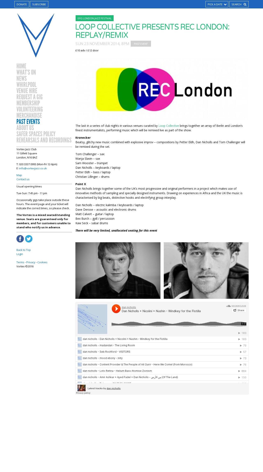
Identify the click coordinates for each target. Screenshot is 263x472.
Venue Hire (26, 91)
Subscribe (39, 4)
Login (19, 254)
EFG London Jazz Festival (95, 18)
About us (25, 128)
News (21, 79)
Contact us (23, 179)
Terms (20, 262)
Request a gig (29, 97)
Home (21, 66)
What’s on (26, 72)
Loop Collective (168, 126)
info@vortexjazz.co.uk (33, 168)
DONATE (22, 4)
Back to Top (23, 250)
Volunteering (29, 109)
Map (19, 175)
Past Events (28, 122)
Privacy (30, 262)
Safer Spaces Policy (35, 134)
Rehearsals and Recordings (44, 140)
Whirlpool (26, 85)
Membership (28, 103)
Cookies (42, 262)
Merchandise (29, 116)
